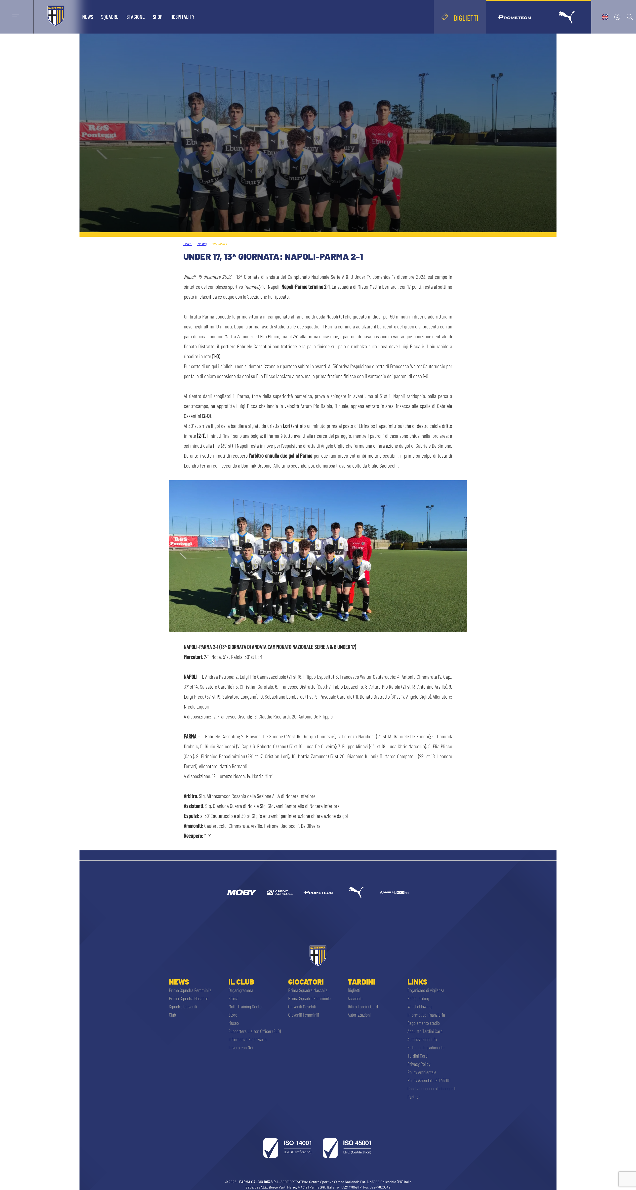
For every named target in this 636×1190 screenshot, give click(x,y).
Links (417, 981)
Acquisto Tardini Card (424, 1031)
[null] (241, 892)
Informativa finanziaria (426, 1015)
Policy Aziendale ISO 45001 (428, 1080)
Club (172, 1015)
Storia (233, 998)
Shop (157, 16)
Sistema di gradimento (425, 1047)
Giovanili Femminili (303, 1015)
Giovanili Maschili (302, 1006)
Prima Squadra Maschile (188, 998)
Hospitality (182, 16)
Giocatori (306, 981)
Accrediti (355, 998)
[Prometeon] (318, 892)
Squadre (110, 16)
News (87, 16)
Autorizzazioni (359, 1015)
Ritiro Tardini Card (363, 1006)
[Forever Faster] (356, 892)
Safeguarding (418, 998)
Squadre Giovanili (183, 1006)
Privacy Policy (418, 1064)
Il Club (241, 981)
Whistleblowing (419, 1006)
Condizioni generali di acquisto (432, 1088)
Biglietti (354, 990)
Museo (234, 1023)
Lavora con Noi (241, 1047)
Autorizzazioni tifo (422, 1039)
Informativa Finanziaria (248, 1039)
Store (233, 1015)
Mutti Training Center (246, 1006)
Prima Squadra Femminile (190, 990)
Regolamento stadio (423, 1023)
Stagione (135, 16)
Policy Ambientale (421, 1072)
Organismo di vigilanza (425, 990)
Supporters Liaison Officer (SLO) (255, 1031)
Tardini (361, 981)
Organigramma (241, 990)
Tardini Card (417, 1056)
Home (187, 244)
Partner (413, 1097)
